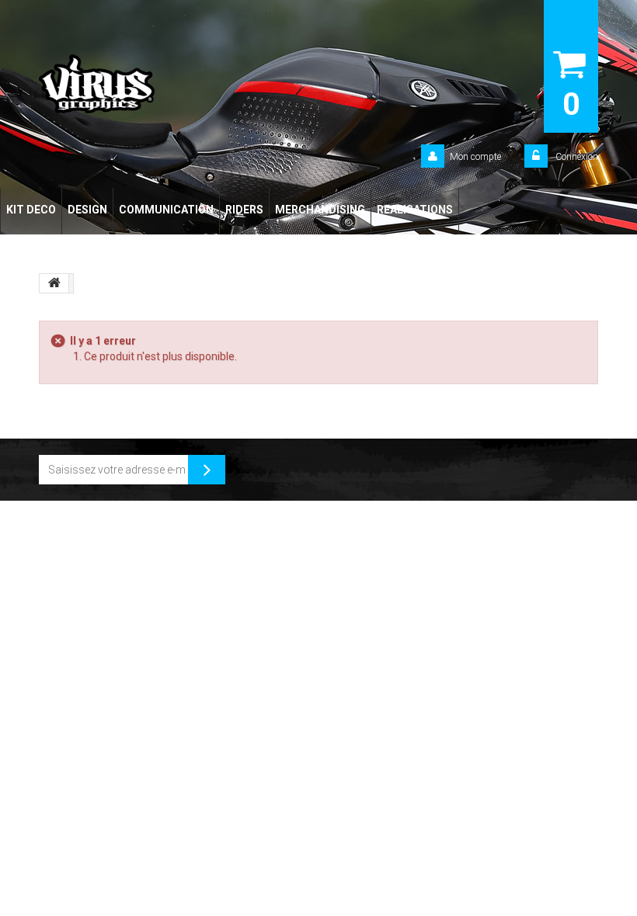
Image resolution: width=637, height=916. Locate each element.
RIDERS (244, 209)
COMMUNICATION (166, 209)
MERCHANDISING (320, 209)
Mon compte (475, 156)
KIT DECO (31, 209)
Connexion (575, 156)
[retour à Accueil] (54, 283)
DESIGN (87, 209)
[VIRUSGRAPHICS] (144, 83)
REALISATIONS (415, 209)
